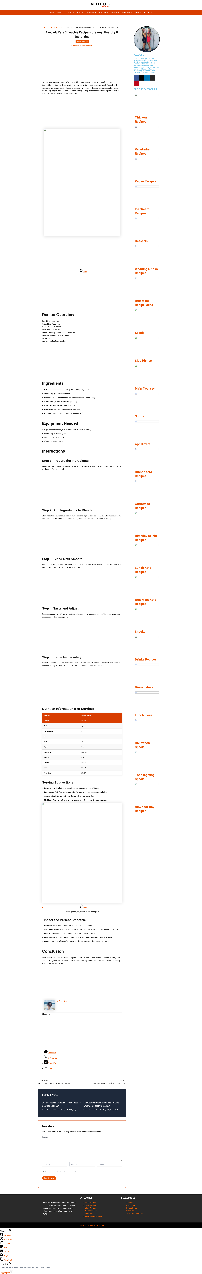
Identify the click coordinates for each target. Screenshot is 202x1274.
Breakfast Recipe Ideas (93, 1216)
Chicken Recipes (91, 1205)
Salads (139, 333)
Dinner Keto (126, 12)
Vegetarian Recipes (92, 1211)
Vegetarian (90, 12)
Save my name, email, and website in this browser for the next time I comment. (69, 1172)
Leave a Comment (48, 1110)
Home (52, 12)
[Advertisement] (82, 64)
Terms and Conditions (134, 1213)
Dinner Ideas (144, 687)
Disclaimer (130, 1211)
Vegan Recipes (145, 181)
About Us (129, 1202)
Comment (45, 1137)
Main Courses (145, 388)
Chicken (69, 12)
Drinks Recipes (145, 659)
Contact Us (148, 12)
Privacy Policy (131, 1208)
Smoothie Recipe (82, 41)
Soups (139, 416)
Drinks (79, 12)
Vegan (59, 12)
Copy (5, 1272)
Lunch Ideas (143, 715)
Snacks (140, 631)
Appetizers (102, 12)
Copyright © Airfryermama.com (92, 1225)
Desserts (114, 12)
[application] (62, 12)
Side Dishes (143, 360)
